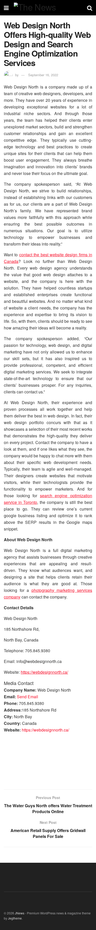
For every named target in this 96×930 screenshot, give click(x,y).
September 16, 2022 (43, 74)
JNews (19, 913)
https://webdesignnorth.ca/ (45, 730)
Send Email (27, 697)
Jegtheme (15, 918)
